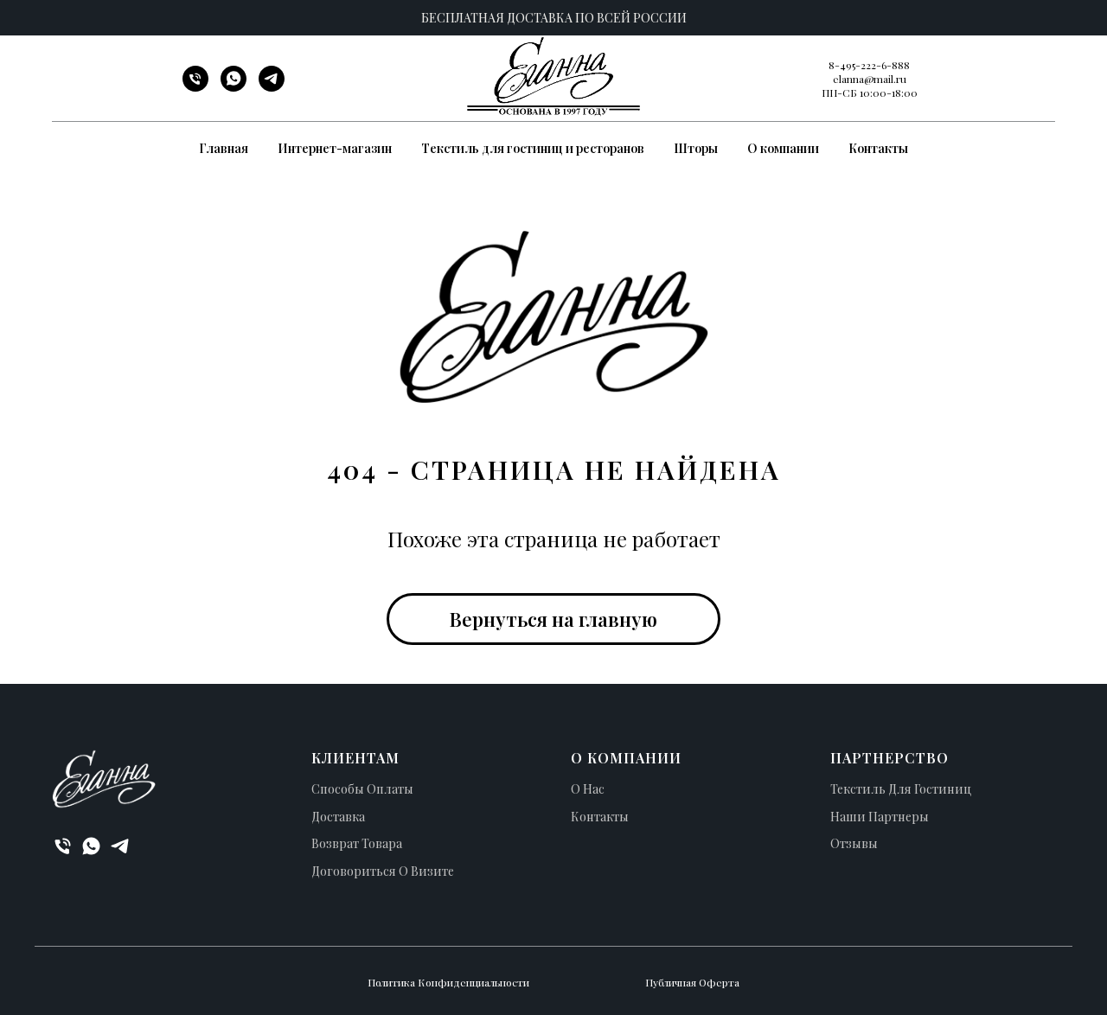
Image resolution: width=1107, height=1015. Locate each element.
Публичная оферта (692, 982)
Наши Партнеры (879, 816)
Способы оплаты (362, 789)
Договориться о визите (382, 871)
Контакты (878, 148)
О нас (588, 789)
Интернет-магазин (335, 148)
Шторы (696, 148)
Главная (223, 148)
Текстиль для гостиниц (900, 789)
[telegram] (272, 87)
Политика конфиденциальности (448, 982)
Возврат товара (356, 843)
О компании (783, 148)
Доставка (338, 816)
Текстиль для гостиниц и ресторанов (532, 148)
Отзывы (854, 843)
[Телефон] (195, 87)
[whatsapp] (233, 87)
